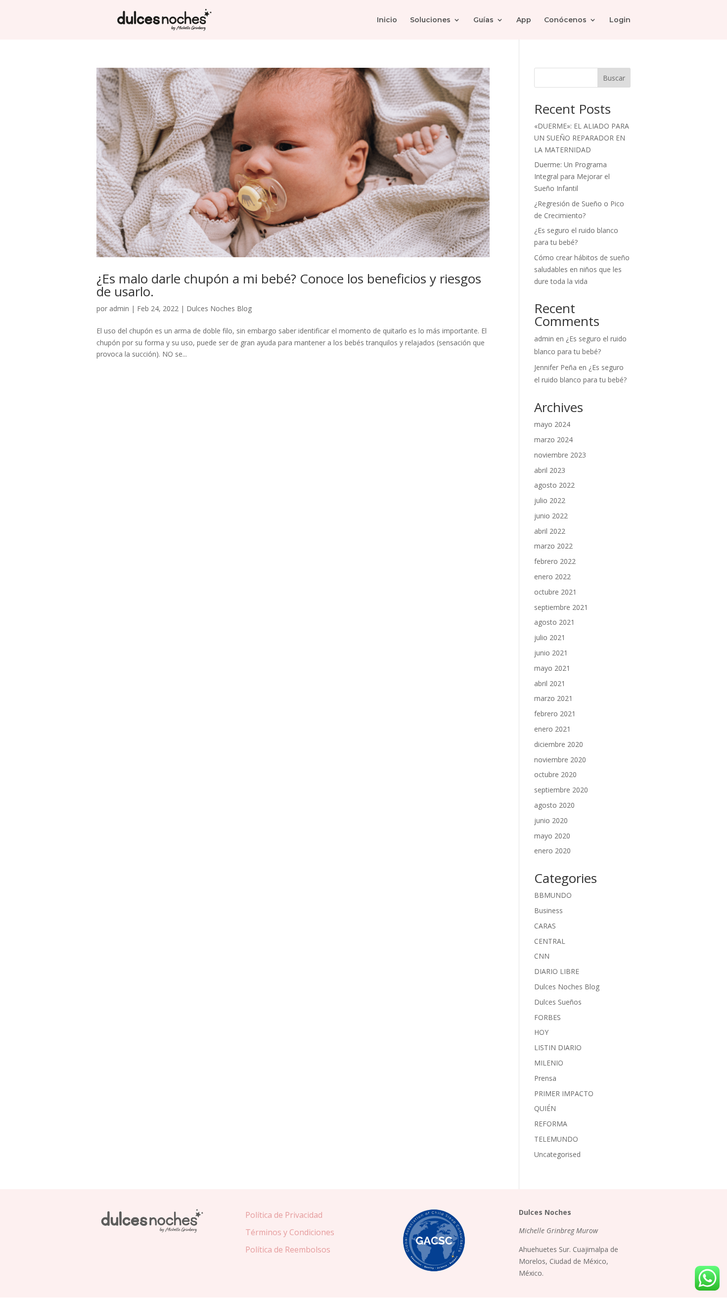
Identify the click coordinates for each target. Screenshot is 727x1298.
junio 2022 (551, 515)
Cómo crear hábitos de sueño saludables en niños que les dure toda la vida (582, 269)
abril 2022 (549, 531)
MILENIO (548, 1062)
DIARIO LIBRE (556, 971)
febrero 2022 (555, 561)
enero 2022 (552, 576)
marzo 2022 (553, 546)
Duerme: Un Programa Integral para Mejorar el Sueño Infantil (572, 176)
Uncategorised (557, 1154)
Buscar (614, 78)
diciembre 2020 (558, 744)
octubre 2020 (555, 774)
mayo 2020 (552, 835)
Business (548, 910)
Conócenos (565, 20)
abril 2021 (549, 683)
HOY (541, 1032)
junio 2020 (551, 820)
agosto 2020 (554, 805)
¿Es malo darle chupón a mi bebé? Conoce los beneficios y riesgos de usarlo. (288, 285)
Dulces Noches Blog (219, 308)
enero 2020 (552, 850)
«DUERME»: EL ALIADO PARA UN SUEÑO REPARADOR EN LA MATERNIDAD (581, 137)
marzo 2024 (553, 439)
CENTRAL (549, 941)
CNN (541, 956)
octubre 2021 (555, 592)
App (523, 20)
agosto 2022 (554, 485)
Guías (483, 20)
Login (620, 20)
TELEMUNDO (556, 1139)
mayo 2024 (552, 424)
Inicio (387, 20)
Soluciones (430, 20)
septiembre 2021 (561, 607)
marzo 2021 (553, 698)
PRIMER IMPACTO (563, 1093)
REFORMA (550, 1123)
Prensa (545, 1078)
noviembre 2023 (560, 455)
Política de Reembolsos (287, 1249)
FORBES (547, 1017)
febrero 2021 (555, 713)
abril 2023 (549, 470)
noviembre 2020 (560, 759)
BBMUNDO (553, 895)
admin (119, 308)
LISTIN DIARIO (558, 1047)
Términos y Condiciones (289, 1232)
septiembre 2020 (561, 789)
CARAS (545, 925)
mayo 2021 (552, 668)
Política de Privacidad (283, 1214)
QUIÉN (545, 1108)
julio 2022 (549, 500)
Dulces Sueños (558, 1002)
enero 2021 (552, 729)
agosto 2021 (554, 622)
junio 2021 (551, 652)
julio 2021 (549, 637)
